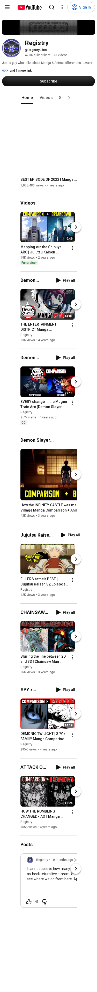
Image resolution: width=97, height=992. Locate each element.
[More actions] (72, 248)
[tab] (27, 98)
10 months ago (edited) (68, 860)
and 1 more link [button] (21, 70)
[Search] (52, 7)
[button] (69, 98)
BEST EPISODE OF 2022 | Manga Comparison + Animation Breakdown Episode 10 (48, 179)
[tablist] (48, 98)
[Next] (76, 227)
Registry (26, 335)
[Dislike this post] (45, 902)
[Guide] (7, 7)
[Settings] (62, 7)
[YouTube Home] (29, 7)
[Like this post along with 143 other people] (29, 902)
